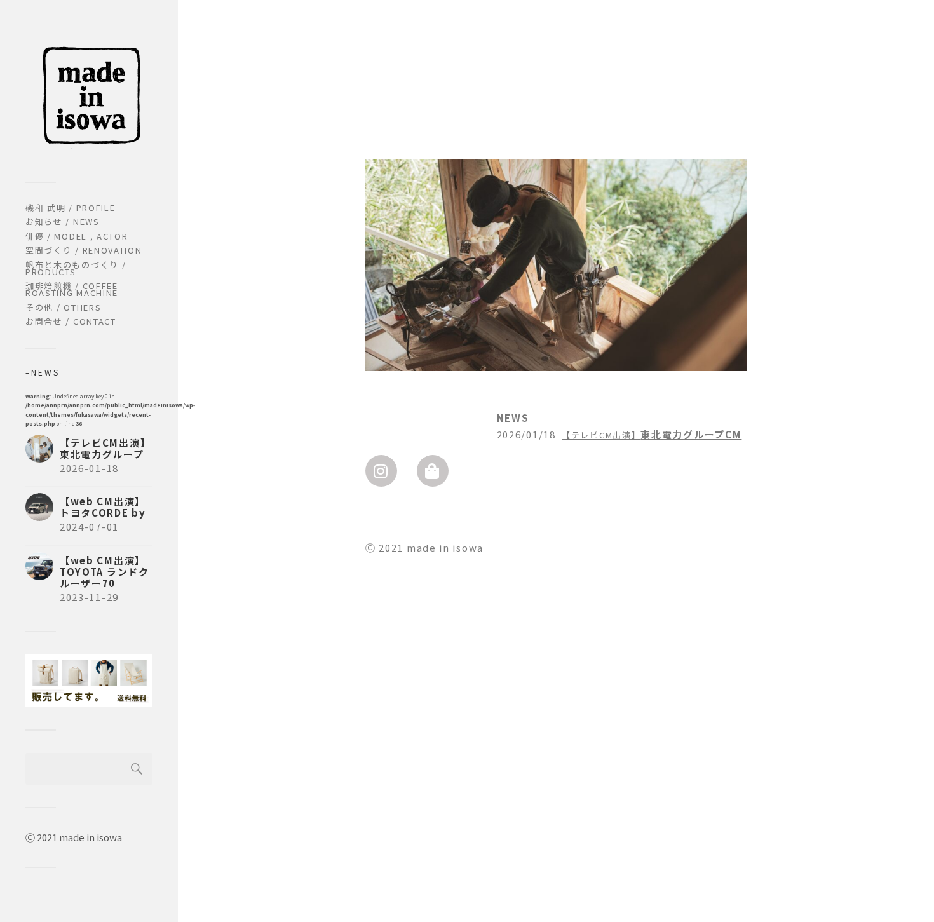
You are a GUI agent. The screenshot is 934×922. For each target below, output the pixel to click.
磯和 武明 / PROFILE (70, 207)
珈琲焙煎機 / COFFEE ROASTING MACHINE (71, 289)
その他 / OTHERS (63, 307)
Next (756, 255)
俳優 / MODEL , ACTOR (76, 236)
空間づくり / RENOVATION (83, 250)
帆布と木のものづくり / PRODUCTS (75, 268)
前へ (355, 255)
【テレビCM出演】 (601, 435)
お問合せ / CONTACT (70, 321)
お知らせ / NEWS (62, 221)
